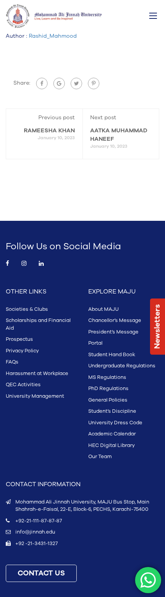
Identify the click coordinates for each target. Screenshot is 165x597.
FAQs (12, 362)
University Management (35, 396)
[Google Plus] (59, 83)
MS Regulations (107, 377)
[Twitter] (76, 83)
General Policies (107, 400)
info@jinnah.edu (35, 532)
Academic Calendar (112, 433)
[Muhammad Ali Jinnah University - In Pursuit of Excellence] (54, 16)
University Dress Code (115, 422)
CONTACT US (41, 573)
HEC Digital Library (111, 445)
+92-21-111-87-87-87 (38, 520)
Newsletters (157, 326)
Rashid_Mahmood (53, 36)
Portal (95, 343)
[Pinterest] (93, 83)
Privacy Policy (22, 350)
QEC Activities (23, 384)
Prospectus (19, 339)
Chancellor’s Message (114, 320)
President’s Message (113, 332)
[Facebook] (42, 83)
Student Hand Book (111, 354)
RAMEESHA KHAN (49, 130)
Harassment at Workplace (37, 373)
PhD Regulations (108, 388)
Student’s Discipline (112, 411)
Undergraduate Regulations (121, 365)
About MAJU (103, 309)
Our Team (100, 456)
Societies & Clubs (27, 309)
